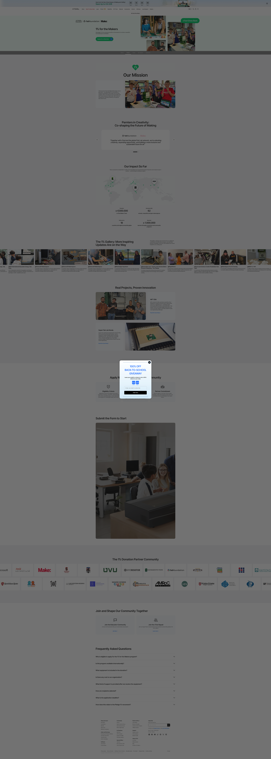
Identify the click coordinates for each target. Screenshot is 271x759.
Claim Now (135, 392)
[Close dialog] (149, 362)
